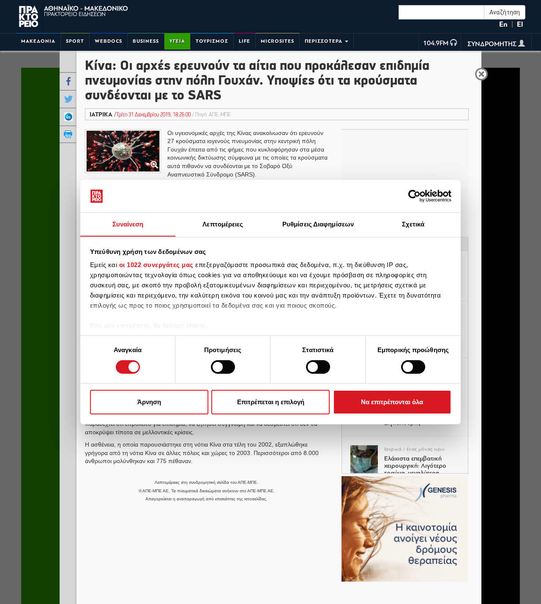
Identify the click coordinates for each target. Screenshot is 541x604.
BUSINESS (146, 41)
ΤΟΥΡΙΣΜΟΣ (212, 41)
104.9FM (435, 43)
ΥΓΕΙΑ (177, 41)
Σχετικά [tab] (413, 223)
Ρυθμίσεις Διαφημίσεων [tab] (318, 223)
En (503, 24)
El (520, 24)
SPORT (75, 41)
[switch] (223, 367)
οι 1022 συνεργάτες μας (156, 264)
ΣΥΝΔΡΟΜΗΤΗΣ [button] (492, 44)
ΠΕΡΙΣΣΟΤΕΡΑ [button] (324, 41)
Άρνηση (149, 401)
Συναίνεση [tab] (128, 223)
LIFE (244, 41)
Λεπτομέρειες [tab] (222, 223)
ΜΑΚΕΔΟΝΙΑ (38, 41)
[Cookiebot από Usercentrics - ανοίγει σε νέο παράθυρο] (414, 196)
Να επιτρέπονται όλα (392, 401)
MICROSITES (277, 41)
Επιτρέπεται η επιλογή (270, 401)
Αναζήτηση (504, 12)
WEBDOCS (108, 41)
